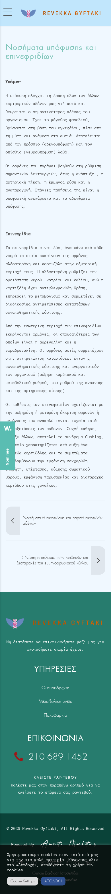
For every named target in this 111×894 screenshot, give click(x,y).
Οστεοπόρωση (55, 687)
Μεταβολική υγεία (56, 701)
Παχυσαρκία (55, 715)
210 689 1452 (58, 756)
